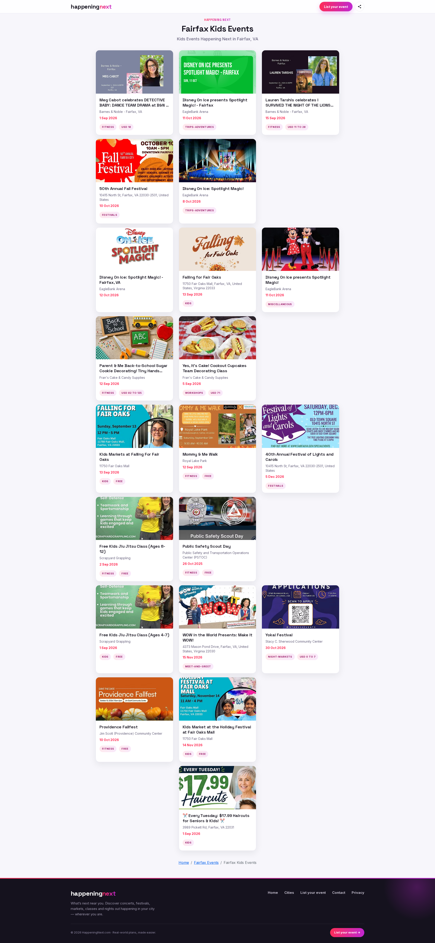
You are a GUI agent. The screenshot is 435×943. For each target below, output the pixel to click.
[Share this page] (359, 6)
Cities (289, 892)
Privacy (358, 892)
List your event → (347, 932)
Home (273, 892)
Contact (338, 892)
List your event (336, 7)
